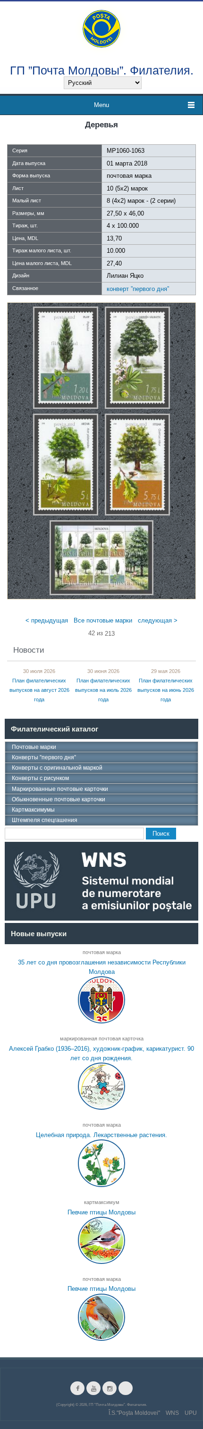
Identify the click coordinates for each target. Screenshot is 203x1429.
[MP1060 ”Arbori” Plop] (66, 357)
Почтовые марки (34, 747)
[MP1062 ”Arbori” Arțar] (66, 463)
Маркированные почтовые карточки (60, 789)
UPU (191, 1413)
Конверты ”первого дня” (44, 757)
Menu (101, 104)
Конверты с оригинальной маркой (57, 767)
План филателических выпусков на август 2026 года (39, 690)
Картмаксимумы (33, 809)
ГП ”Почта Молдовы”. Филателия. (102, 70)
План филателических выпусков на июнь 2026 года (165, 690)
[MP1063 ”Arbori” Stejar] (137, 463)
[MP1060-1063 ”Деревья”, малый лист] (101, 557)
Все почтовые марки (103, 619)
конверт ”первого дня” (138, 288)
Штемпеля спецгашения (44, 820)
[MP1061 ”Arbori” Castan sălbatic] (137, 357)
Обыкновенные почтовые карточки (58, 799)
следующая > (158, 619)
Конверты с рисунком (40, 778)
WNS (172, 1413)
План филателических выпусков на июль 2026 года (103, 690)
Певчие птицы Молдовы (101, 1211)
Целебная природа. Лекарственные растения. (101, 1134)
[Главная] (101, 28)
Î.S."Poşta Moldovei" (134, 1413)
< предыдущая (46, 619)
